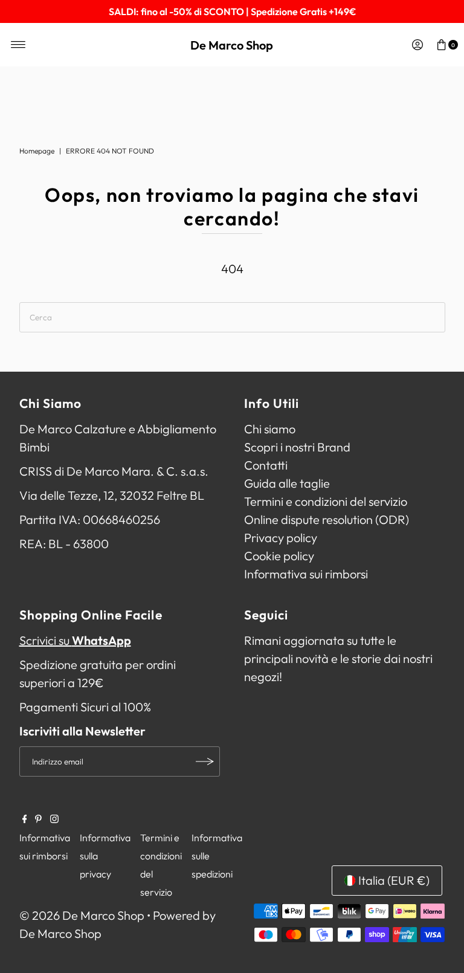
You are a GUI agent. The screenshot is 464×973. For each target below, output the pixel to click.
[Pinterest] (38, 819)
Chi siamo (269, 428)
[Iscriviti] (205, 761)
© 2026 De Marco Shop (81, 915)
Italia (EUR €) (394, 880)
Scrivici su (75, 640)
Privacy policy (280, 537)
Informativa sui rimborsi (306, 573)
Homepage (36, 150)
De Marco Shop (231, 45)
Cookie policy (279, 555)
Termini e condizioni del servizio (325, 501)
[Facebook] (24, 819)
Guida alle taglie (287, 483)
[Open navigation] (18, 45)
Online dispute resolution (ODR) (326, 519)
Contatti (266, 465)
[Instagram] (54, 819)
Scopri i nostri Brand (297, 446)
